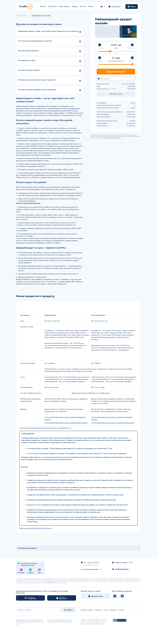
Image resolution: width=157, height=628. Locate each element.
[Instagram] (114, 596)
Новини (90, 6)
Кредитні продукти (87, 610)
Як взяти (43, 6)
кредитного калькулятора (112, 138)
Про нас (83, 6)
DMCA (115, 620)
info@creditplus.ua (121, 569)
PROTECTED (122, 620)
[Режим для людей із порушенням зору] (103, 6)
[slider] (110, 51)
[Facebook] (122, 596)
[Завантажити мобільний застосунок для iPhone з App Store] (61, 598)
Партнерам (98, 610)
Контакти (121, 610)
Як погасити (52, 6)
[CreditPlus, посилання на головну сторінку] (26, 6)
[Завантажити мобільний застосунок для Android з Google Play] (30, 598)
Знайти (70, 610)
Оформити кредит (116, 71)
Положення (49, 581)
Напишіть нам (97, 596)
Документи (113, 610)
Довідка (75, 6)
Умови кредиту (64, 6)
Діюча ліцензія (20, 620)
